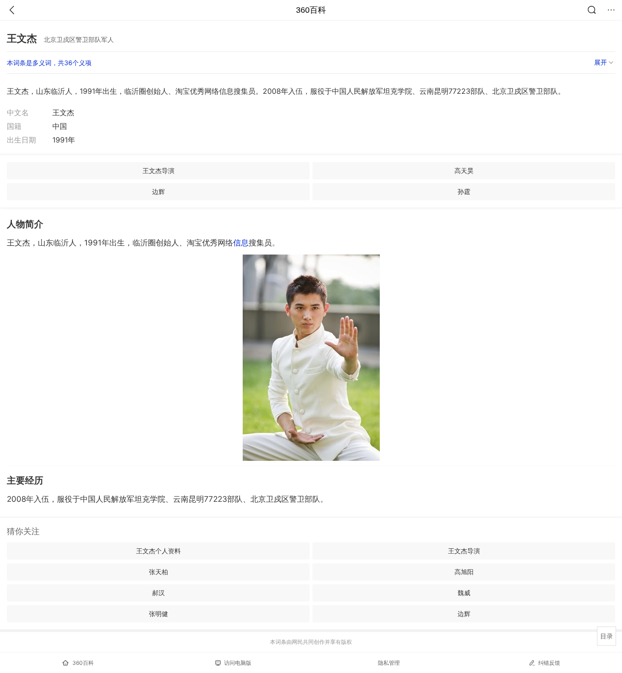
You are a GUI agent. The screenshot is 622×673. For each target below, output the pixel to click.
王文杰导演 (158, 170)
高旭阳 (464, 572)
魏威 (464, 593)
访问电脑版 (237, 662)
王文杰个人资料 (158, 551)
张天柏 (158, 572)
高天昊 (464, 170)
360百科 (311, 10)
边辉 (158, 191)
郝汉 (158, 593)
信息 (241, 242)
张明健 (158, 613)
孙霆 (464, 191)
